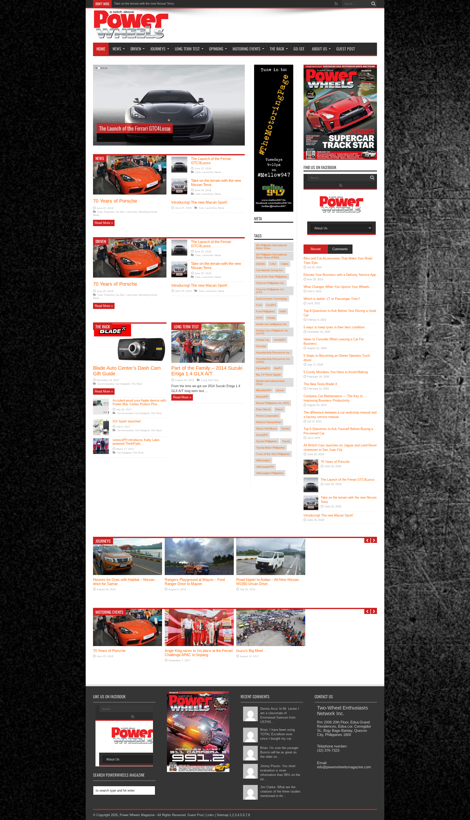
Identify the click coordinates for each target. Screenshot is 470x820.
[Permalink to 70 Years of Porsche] (129, 193)
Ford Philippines (265, 311)
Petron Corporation (267, 415)
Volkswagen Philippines (269, 473)
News (117, 49)
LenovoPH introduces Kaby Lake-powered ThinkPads (136, 441)
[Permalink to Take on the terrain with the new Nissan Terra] (179, 193)
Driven (135, 49)
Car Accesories (105, 383)
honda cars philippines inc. (271, 324)
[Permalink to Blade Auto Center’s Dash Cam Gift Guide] (129, 362)
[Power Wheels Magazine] (131, 35)
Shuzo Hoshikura (266, 428)
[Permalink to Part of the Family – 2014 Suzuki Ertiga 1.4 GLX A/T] (208, 362)
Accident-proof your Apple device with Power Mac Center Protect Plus (139, 402)
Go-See (299, 49)
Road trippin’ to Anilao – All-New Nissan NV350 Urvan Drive (267, 581)
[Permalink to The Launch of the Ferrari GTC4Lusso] (179, 171)
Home (100, 49)
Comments (340, 249)
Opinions (216, 49)
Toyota (286, 441)
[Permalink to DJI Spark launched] (101, 434)
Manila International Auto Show (270, 382)
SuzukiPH (262, 434)
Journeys (157, 49)
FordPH (271, 305)
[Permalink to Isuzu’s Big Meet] (270, 645)
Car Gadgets (123, 383)
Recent (316, 249)
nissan (280, 390)
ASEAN (260, 263)
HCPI (259, 317)
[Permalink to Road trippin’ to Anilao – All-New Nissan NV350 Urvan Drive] (270, 574)
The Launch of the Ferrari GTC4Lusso (347, 479)
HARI (283, 311)
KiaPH (278, 368)
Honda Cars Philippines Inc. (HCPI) (272, 332)
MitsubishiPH (263, 390)
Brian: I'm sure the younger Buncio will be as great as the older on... (279, 752)
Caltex (284, 263)
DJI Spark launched (127, 421)
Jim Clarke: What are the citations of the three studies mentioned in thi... (280, 791)
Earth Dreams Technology (271, 298)
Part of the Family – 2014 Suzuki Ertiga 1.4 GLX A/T (206, 370)
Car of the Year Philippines (271, 276)
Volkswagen (263, 460)
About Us (319, 49)
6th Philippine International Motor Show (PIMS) (271, 256)
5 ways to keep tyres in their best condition (334, 327)
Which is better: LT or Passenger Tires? (332, 299)
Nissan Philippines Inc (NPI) (272, 403)
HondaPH (279, 339)
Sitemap (222, 815)
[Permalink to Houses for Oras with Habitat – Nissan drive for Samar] (127, 574)
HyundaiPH (263, 368)
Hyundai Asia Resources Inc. (273, 352)
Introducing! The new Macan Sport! (137, 3)
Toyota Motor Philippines (270, 447)
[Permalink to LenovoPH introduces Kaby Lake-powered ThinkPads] (101, 453)
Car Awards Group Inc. (269, 270)
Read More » (104, 223)
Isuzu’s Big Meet (249, 651)
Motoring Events (246, 49)
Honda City (262, 339)
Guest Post (345, 49)
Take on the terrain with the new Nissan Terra (143, 128)
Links (210, 815)
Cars (100, 211)
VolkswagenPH (265, 466)
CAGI (273, 263)
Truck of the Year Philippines (273, 454)
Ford (259, 305)
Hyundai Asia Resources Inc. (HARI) (273, 360)
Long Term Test (187, 49)
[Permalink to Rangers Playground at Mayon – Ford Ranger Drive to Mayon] (199, 574)
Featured (109, 211)
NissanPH (262, 396)
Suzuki (285, 428)
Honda (271, 317)
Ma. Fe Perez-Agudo (268, 374)
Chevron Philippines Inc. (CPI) (270, 291)
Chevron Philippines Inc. (270, 282)
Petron (279, 409)
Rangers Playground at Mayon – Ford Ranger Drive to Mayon (195, 581)
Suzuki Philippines (266, 441)
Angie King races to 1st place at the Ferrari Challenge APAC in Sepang (199, 653)
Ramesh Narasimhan (268, 422)
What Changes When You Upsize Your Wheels (336, 287)
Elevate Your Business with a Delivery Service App (340, 275)
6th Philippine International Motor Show (271, 247)
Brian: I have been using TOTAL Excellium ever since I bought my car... (277, 734)
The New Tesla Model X (320, 384)
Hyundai (261, 346)
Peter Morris (263, 409)
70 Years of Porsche (115, 201)
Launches (131, 211)
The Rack (277, 49)
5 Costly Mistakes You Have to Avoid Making (336, 372)
